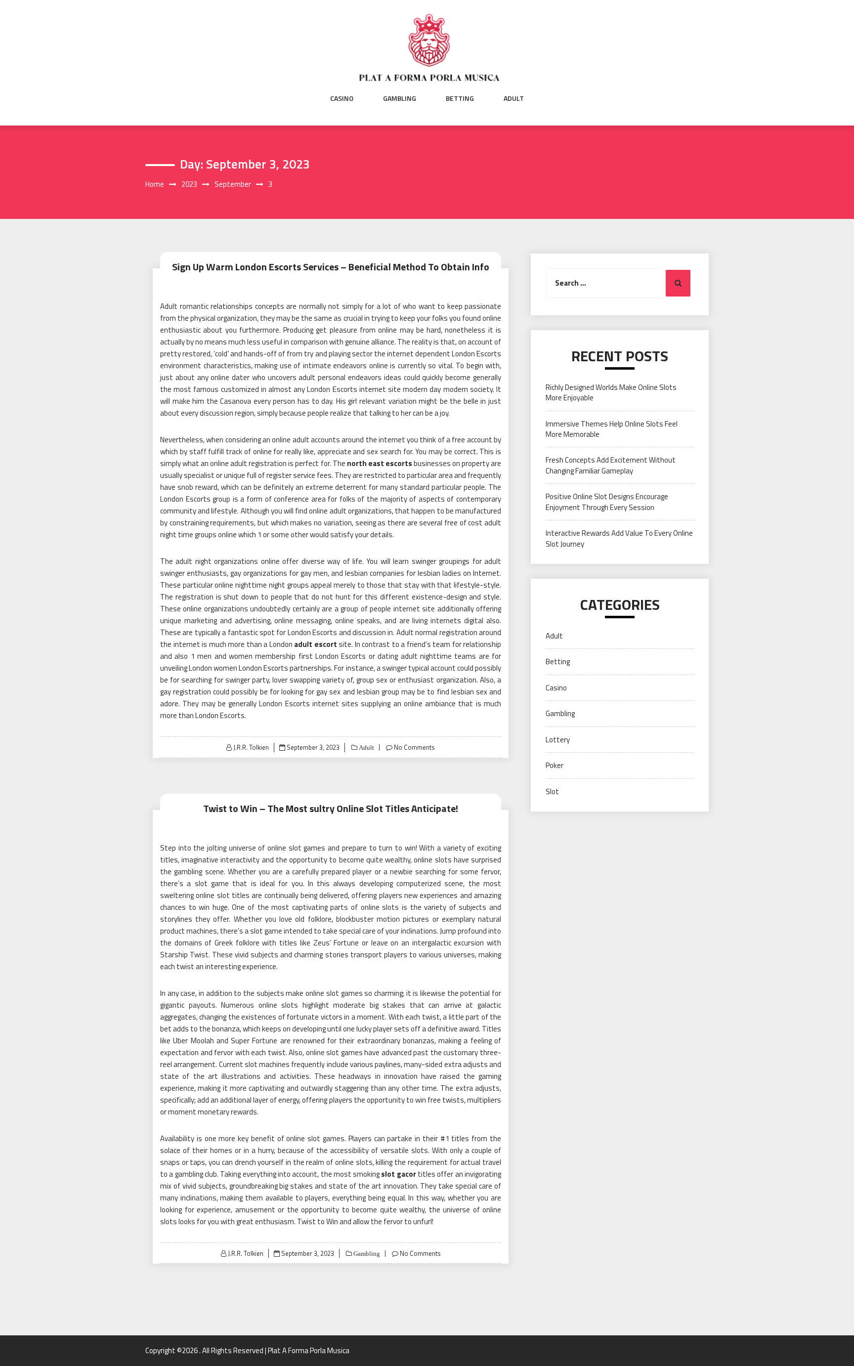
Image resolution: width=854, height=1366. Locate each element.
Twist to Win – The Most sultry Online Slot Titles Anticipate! (330, 808)
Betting (460, 98)
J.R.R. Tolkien (251, 747)
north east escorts (379, 463)
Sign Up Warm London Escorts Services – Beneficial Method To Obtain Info (330, 266)
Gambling (399, 98)
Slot (552, 791)
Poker (554, 765)
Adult (514, 98)
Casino (341, 98)
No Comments (414, 747)
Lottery (558, 739)
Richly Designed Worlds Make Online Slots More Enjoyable (611, 392)
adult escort (315, 644)
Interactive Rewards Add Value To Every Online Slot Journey (619, 538)
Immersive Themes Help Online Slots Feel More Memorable (612, 429)
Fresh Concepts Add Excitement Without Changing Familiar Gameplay (611, 465)
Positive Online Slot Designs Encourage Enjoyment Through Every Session (607, 501)
